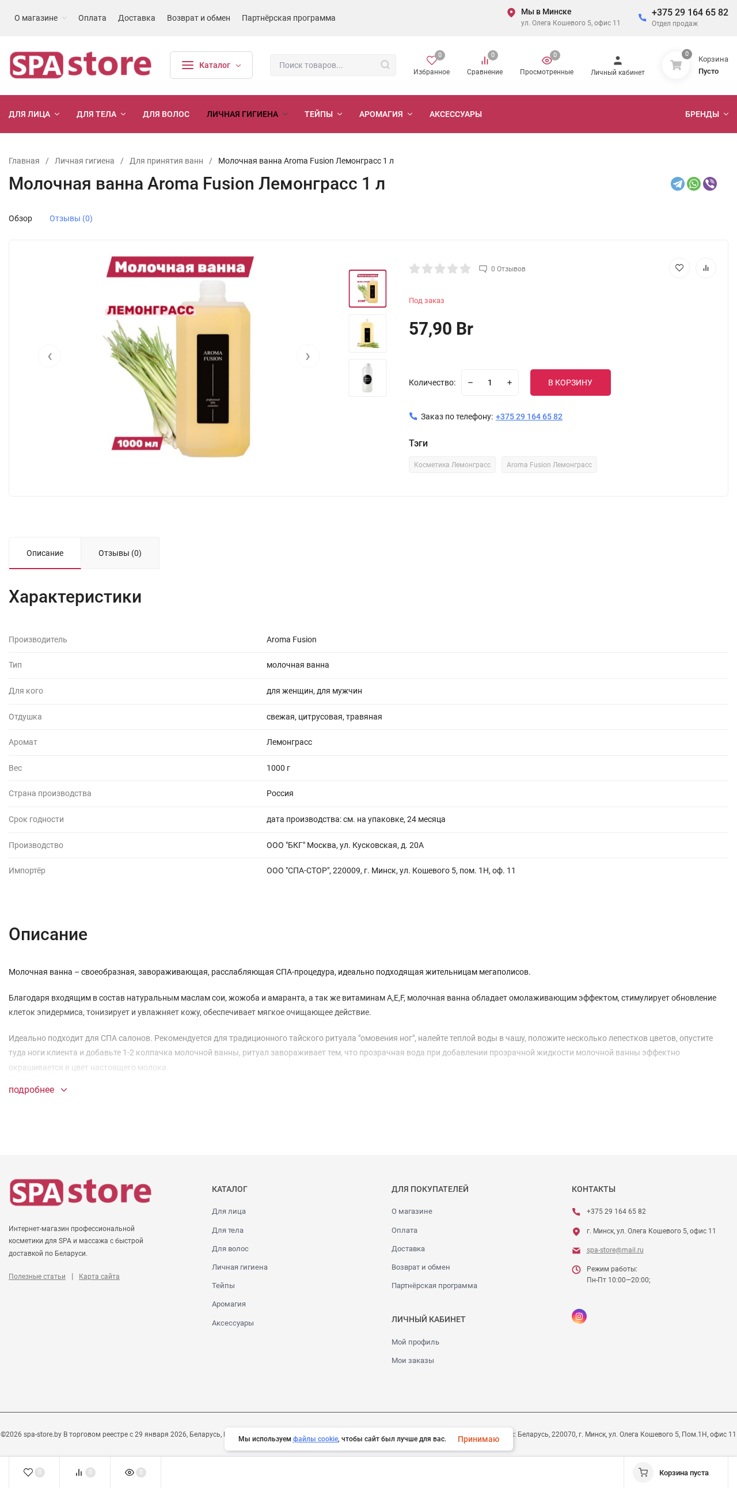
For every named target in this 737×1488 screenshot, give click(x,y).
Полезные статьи (37, 1277)
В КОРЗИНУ (570, 382)
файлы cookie (315, 1439)
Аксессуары (233, 1323)
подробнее (32, 1089)
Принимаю (478, 1439)
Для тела (228, 1230)
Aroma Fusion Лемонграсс (549, 465)
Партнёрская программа (434, 1285)
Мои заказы (413, 1360)
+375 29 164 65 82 (690, 12)
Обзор (20, 218)
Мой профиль (415, 1342)
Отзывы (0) (71, 218)
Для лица (229, 1211)
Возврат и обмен (421, 1267)
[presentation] (49, 356)
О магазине (412, 1211)
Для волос (230, 1248)
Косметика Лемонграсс (452, 465)
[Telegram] (678, 184)
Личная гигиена (240, 1267)
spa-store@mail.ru (615, 1250)
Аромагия (229, 1304)
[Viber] (710, 184)
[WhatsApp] (694, 184)
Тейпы (223, 1285)
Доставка (408, 1248)
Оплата (404, 1230)
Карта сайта (99, 1277)
